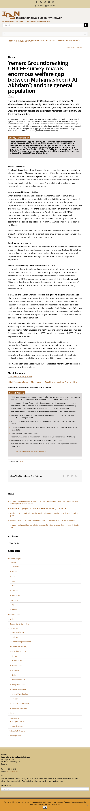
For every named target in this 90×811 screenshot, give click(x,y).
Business (15, 637)
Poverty (14, 699)
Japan (13, 581)
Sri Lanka (14, 600)
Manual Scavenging (18, 689)
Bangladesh (16, 567)
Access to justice (17, 632)
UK (12, 605)
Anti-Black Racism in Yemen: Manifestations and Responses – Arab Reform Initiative (43, 412)
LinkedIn (39, 6)
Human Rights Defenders (19, 624)
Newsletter (51, 6)
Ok (45, 807)
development (14, 614)
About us (4, 776)
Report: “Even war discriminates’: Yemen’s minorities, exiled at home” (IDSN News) (43, 437)
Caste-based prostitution (21, 642)
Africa (13, 562)
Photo (11, 713)
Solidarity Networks (17, 731)
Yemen (16, 40)
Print (11, 96)
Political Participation (19, 694)
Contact (4, 754)
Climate (14, 656)
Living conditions (18, 685)
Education (15, 670)
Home (10, 40)
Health (12, 619)
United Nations (17, 726)
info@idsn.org (12, 771)
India (13, 576)
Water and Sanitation (19, 708)
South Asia (15, 595)
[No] (87, 805)
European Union (17, 721)
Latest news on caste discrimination (25, 433)
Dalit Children (16, 661)
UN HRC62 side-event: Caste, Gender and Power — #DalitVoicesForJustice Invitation (42, 520)
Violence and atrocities (20, 704)
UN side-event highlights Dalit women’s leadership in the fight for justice (37, 508)
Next (79, 47)
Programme (14, 718)
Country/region (15, 558)
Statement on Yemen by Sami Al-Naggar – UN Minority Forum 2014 (37, 440)
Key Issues (13, 629)
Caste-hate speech (18, 651)
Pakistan (14, 591)
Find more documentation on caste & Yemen (27, 451)
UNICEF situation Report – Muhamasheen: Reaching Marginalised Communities (42, 382)
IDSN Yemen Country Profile (20, 376)
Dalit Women (16, 665)
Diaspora (14, 571)
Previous (71, 47)
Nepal (13, 586)
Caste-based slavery (19, 646)
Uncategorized (15, 736)
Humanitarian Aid (18, 680)
